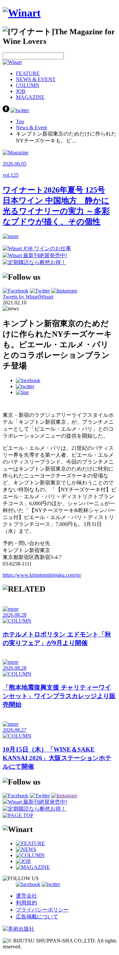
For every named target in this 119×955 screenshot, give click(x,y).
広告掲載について (37, 916)
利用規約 (26, 903)
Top (20, 121)
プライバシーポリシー (42, 909)
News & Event (31, 127)
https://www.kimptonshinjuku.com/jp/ (42, 575)
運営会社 (26, 896)
